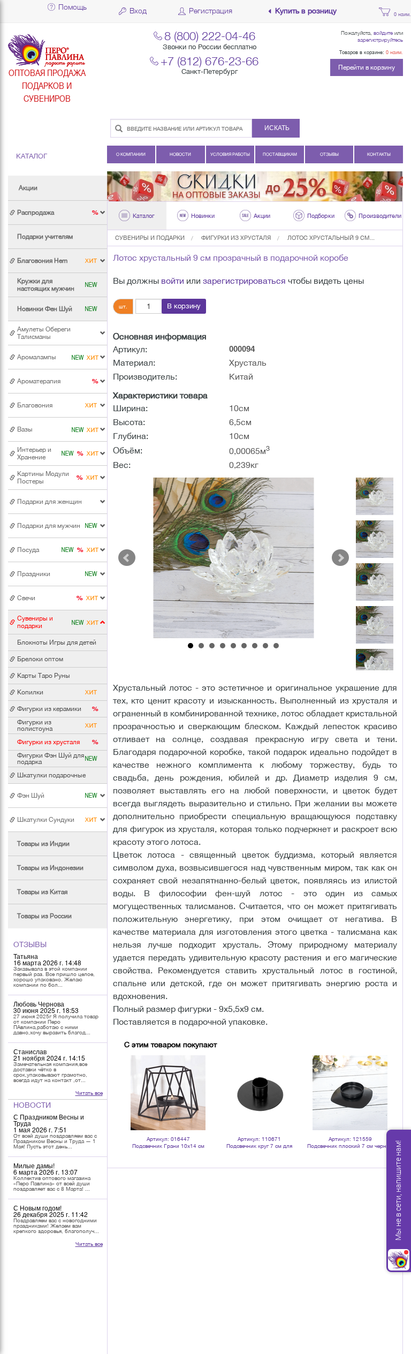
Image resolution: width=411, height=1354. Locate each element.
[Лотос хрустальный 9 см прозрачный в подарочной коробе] (234, 558)
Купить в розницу (306, 11)
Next (340, 557)
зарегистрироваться (244, 280)
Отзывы (329, 154)
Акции (28, 188)
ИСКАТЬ (277, 128)
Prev (126, 557)
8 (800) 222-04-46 (209, 35)
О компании (131, 154)
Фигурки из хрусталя (236, 238)
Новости (180, 154)
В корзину (184, 306)
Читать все (89, 1093)
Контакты (379, 154)
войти (172, 280)
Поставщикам (280, 154)
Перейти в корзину (366, 67)
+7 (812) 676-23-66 (209, 61)
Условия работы (230, 154)
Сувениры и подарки (150, 238)
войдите (383, 32)
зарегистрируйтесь (380, 39)
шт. (123, 306)
